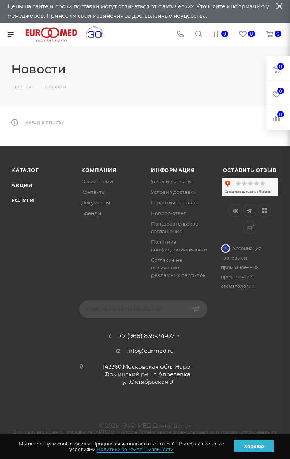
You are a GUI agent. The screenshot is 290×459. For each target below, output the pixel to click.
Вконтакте (235, 210)
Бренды (91, 213)
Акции (22, 185)
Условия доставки (174, 192)
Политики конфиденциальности (135, 449)
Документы (95, 202)
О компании (97, 181)
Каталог (25, 170)
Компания (98, 170)
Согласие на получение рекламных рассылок (178, 267)
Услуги (22, 200)
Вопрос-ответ (168, 213)
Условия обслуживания (248, 432)
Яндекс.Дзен (264, 210)
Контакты (93, 192)
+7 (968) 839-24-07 (146, 336)
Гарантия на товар (175, 202)
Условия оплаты (171, 181)
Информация (173, 170)
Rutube (249, 227)
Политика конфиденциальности (176, 432)
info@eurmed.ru (150, 350)
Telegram (249, 210)
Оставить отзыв (249, 170)
